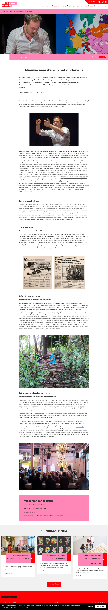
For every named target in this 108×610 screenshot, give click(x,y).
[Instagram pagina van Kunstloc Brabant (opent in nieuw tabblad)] (55, 603)
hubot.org (69, 404)
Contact (4, 602)
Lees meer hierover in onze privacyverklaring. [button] (15, 607)
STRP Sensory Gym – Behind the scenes (35, 508)
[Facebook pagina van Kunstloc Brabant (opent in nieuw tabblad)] (50, 603)
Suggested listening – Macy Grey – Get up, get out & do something (43, 515)
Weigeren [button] (90, 606)
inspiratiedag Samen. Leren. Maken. (33, 400)
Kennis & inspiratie (68, 6)
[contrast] (99, 2)
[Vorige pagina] (4, 57)
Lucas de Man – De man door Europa (35, 504)
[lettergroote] (102, 2)
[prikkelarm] (106, 2)
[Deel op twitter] (102, 57)
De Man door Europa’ (50, 101)
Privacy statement (21, 602)
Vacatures (9, 602)
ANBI (14, 602)
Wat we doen (45, 6)
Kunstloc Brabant (9, 4)
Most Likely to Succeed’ (67, 174)
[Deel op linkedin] (100, 57)
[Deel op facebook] (105, 57)
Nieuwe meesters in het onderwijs (23, 11)
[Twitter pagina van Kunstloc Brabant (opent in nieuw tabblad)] (52, 603)
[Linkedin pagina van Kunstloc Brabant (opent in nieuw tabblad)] (58, 603)
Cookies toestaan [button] (100, 606)
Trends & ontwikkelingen (92, 6)
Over (105, 6)
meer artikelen (54, 584)
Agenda (79, 6)
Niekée (63, 182)
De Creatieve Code (29, 512)
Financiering (55, 6)
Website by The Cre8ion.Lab (99, 602)
